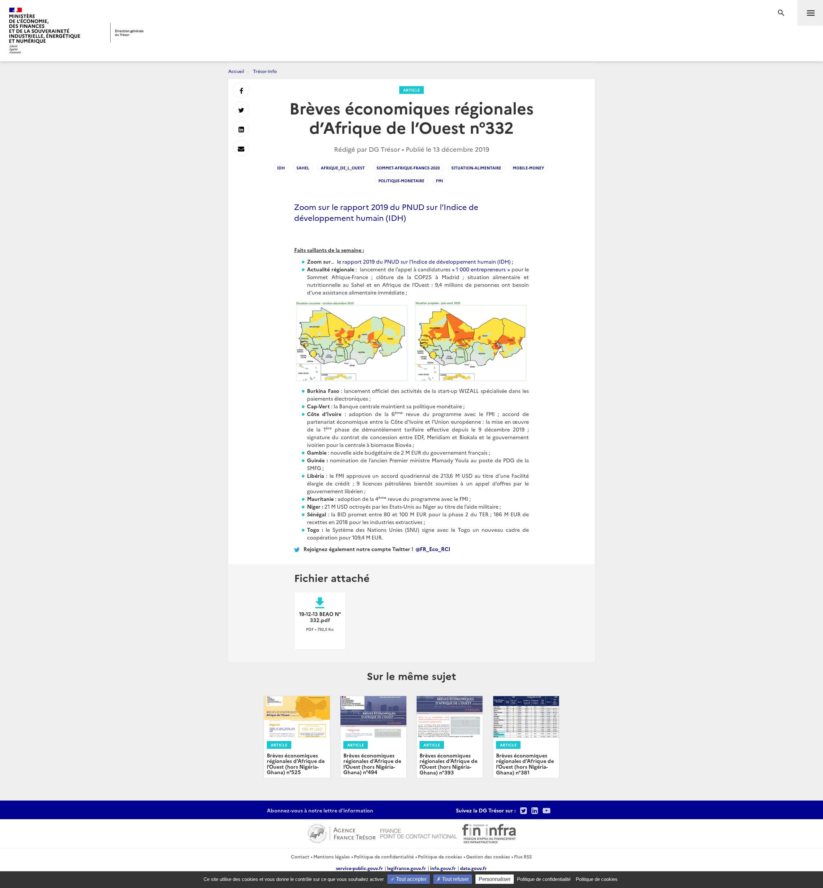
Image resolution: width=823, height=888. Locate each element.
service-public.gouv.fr (359, 868)
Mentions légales (331, 856)
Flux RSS (523, 856)
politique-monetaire (401, 180)
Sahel (302, 167)
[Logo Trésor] (127, 33)
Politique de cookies (440, 856)
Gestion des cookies (488, 856)
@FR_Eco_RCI (433, 548)
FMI (439, 180)
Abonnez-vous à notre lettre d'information (320, 810)
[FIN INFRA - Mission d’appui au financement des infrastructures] (489, 832)
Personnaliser (495, 879)
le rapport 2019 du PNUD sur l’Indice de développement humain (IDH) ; (425, 261)
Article (411, 90)
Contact (300, 856)
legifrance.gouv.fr (406, 868)
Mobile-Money (528, 167)
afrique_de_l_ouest (343, 167)
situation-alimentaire (476, 167)
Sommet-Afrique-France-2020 (408, 167)
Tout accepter (411, 879)
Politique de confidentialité (384, 856)
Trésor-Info (265, 71)
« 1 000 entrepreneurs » (481, 269)
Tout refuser (455, 879)
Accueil (236, 71)
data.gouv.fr (473, 868)
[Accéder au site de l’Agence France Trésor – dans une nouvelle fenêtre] (341, 832)
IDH (281, 167)
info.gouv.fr (443, 868)
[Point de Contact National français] (419, 832)
